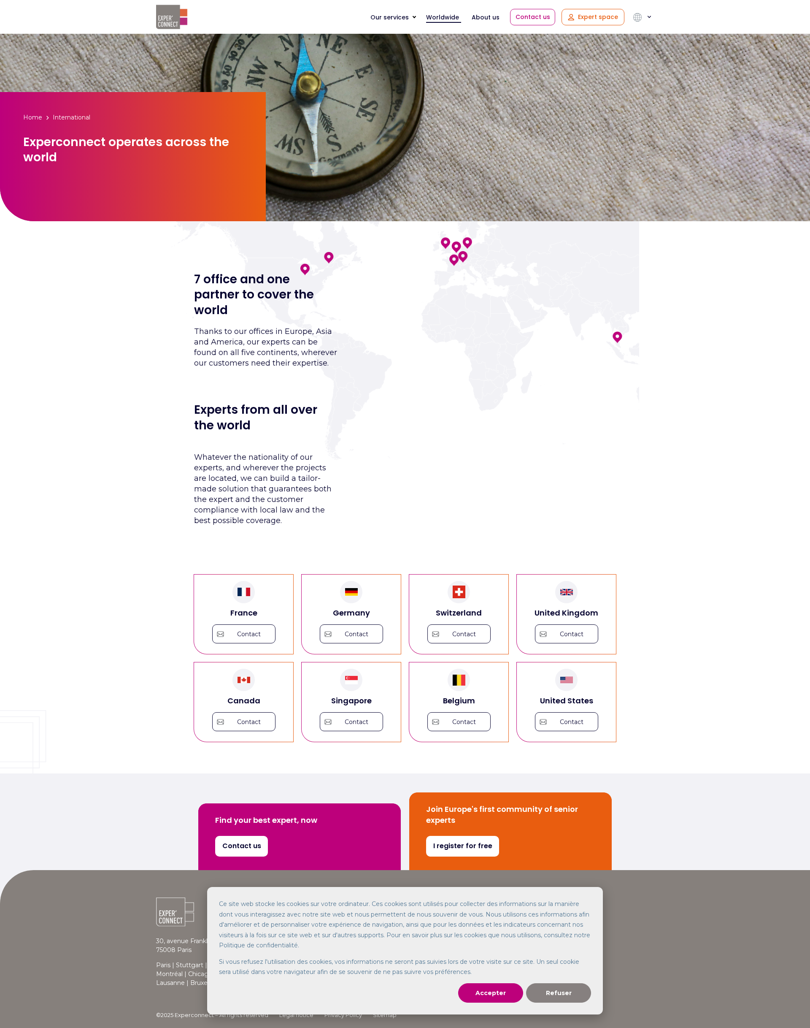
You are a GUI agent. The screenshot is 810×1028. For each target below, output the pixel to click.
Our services (389, 17)
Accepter (490, 993)
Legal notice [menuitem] (296, 1015)
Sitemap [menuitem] (385, 1015)
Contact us (533, 17)
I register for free (462, 846)
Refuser (559, 993)
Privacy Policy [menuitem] (343, 1015)
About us (486, 17)
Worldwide (442, 17)
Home (32, 117)
